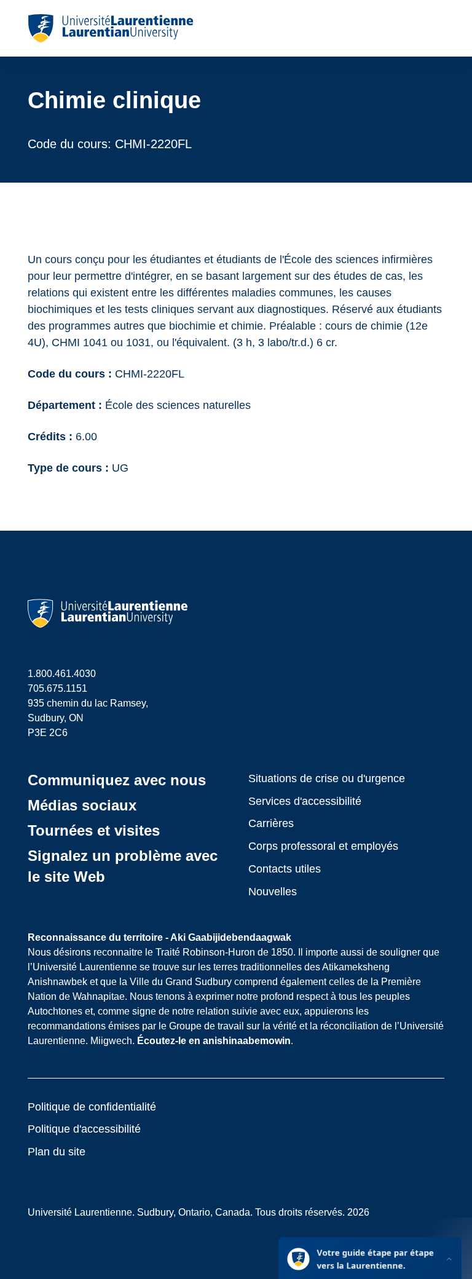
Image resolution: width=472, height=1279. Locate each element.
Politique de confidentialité (92, 1107)
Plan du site (56, 1152)
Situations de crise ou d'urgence (326, 778)
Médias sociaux (82, 805)
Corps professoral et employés (323, 846)
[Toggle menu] (434, 28)
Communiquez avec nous (117, 780)
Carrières (271, 823)
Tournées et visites (94, 830)
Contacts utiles (284, 869)
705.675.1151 (57, 688)
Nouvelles (272, 891)
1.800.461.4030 (62, 673)
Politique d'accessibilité (84, 1129)
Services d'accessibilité (304, 801)
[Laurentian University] (110, 28)
